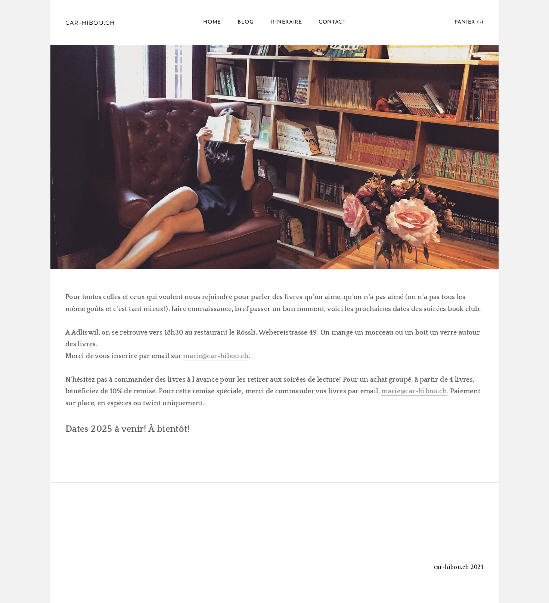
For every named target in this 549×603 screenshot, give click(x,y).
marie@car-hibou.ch (215, 356)
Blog (246, 22)
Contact (332, 22)
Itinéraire (286, 22)
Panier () (469, 22)
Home (212, 22)
